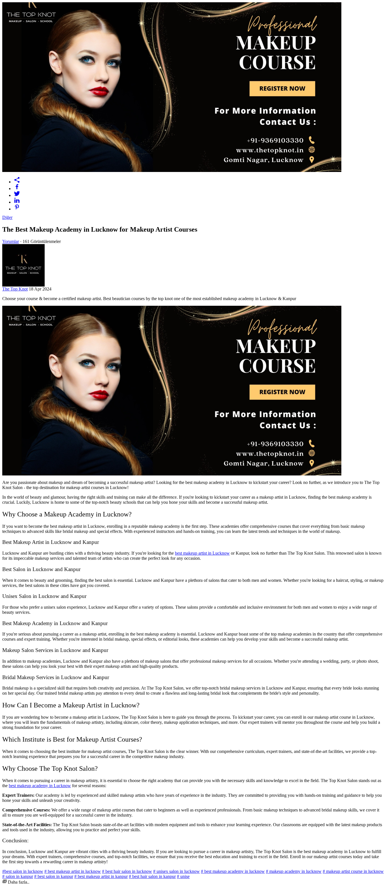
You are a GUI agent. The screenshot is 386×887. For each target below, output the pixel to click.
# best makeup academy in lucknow (233, 871)
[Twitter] (199, 193)
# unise (183, 876)
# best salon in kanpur (53, 876)
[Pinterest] (199, 207)
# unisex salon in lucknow (176, 871)
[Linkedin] (199, 200)
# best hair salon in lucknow (127, 871)
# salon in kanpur (17, 876)
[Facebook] (199, 186)
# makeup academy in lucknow (294, 871)
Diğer (7, 217)
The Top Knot (15, 289)
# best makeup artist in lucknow (72, 871)
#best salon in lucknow (22, 871)
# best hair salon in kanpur (152, 876)
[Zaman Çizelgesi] (199, 179)
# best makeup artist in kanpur (101, 876)
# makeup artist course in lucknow (353, 871)
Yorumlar (10, 241)
